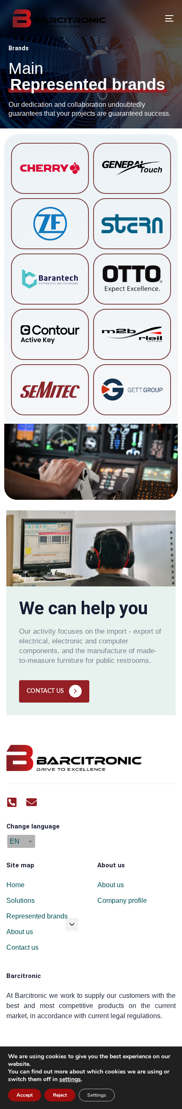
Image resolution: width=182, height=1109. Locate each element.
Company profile (122, 900)
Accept (25, 1095)
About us (19, 931)
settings (70, 1079)
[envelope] (31, 802)
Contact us (22, 947)
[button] (72, 924)
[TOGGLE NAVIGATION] (146, 18)
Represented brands (37, 916)
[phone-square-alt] (11, 802)
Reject (60, 1095)
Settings (96, 1095)
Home (15, 884)
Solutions (20, 900)
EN (14, 841)
